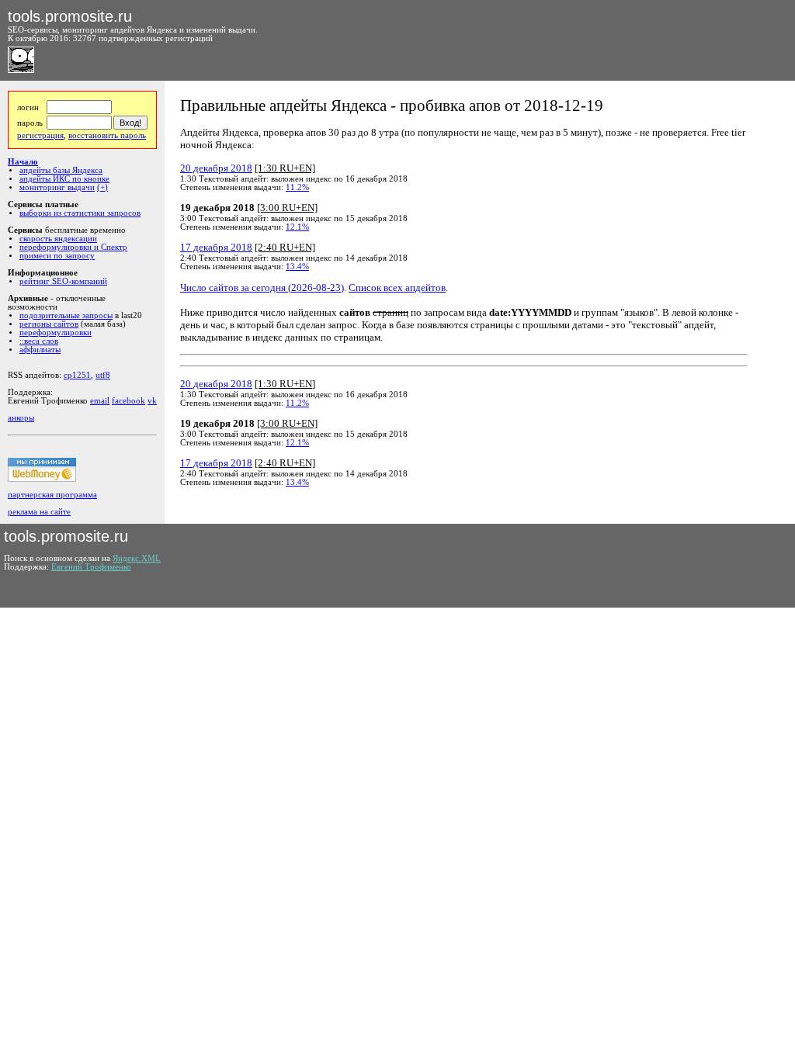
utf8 (102, 375)
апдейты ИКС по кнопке (64, 179)
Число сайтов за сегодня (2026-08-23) (262, 287)
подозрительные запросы (66, 315)
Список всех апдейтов (397, 287)
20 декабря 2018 (216, 168)
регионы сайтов (48, 324)
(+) (102, 187)
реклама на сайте (39, 511)
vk (152, 401)
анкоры (21, 418)
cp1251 (77, 375)
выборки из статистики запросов (80, 213)
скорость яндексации (58, 238)
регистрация (40, 135)
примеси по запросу (57, 255)
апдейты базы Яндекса (60, 170)
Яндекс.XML (137, 558)
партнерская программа (52, 494)
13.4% (297, 266)
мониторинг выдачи (57, 187)
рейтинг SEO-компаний (63, 281)
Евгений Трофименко (91, 567)
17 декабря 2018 (216, 247)
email (99, 401)
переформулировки (55, 332)
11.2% (297, 187)
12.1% (297, 227)
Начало (23, 162)
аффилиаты (40, 349)
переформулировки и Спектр (73, 247)
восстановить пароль (107, 135)
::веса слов (38, 341)
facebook (128, 401)
